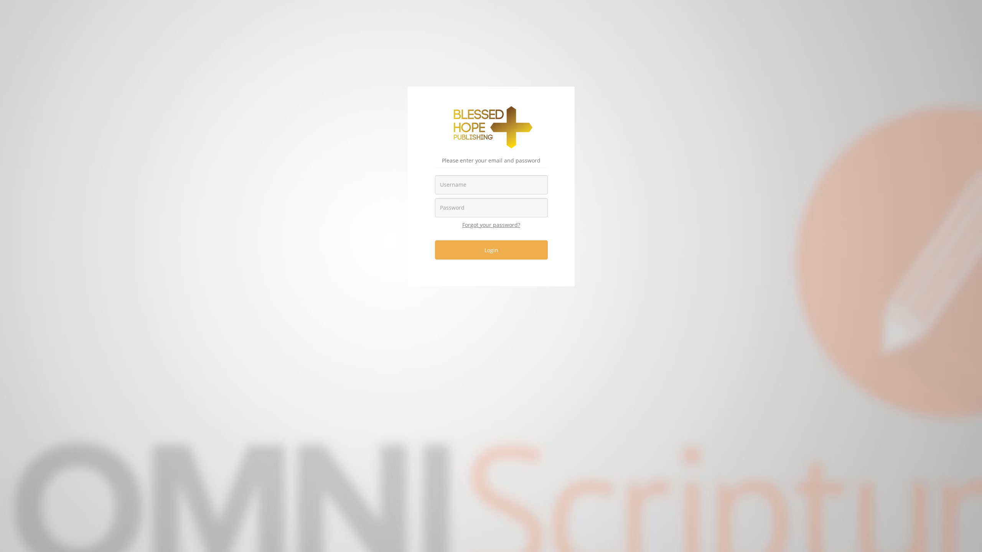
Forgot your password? (491, 224)
